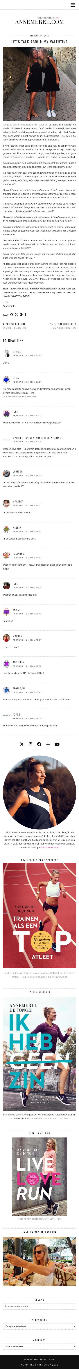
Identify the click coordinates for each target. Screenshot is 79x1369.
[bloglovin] (48, 744)
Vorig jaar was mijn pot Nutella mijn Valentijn (25, 124)
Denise (17, 351)
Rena (16, 378)
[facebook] (39, 744)
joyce (16, 714)
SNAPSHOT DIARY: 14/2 (63, 326)
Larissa (18, 471)
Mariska (18, 501)
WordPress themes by (39, 1365)
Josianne (18, 553)
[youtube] (57, 744)
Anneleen (18, 662)
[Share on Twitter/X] (16, 314)
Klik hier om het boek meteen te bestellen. (48, 1118)
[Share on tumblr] (25, 314)
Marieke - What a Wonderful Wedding (37, 438)
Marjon (17, 636)
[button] (74, 5)
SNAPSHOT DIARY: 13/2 (14, 326)
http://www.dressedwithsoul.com (20, 396)
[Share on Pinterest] (21, 314)
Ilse (15, 583)
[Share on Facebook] (11, 314)
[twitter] (22, 744)
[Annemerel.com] (39, 15)
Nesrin (17, 527)
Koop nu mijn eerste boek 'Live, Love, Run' (39, 1219)
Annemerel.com (44, 1359)
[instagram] (30, 744)
